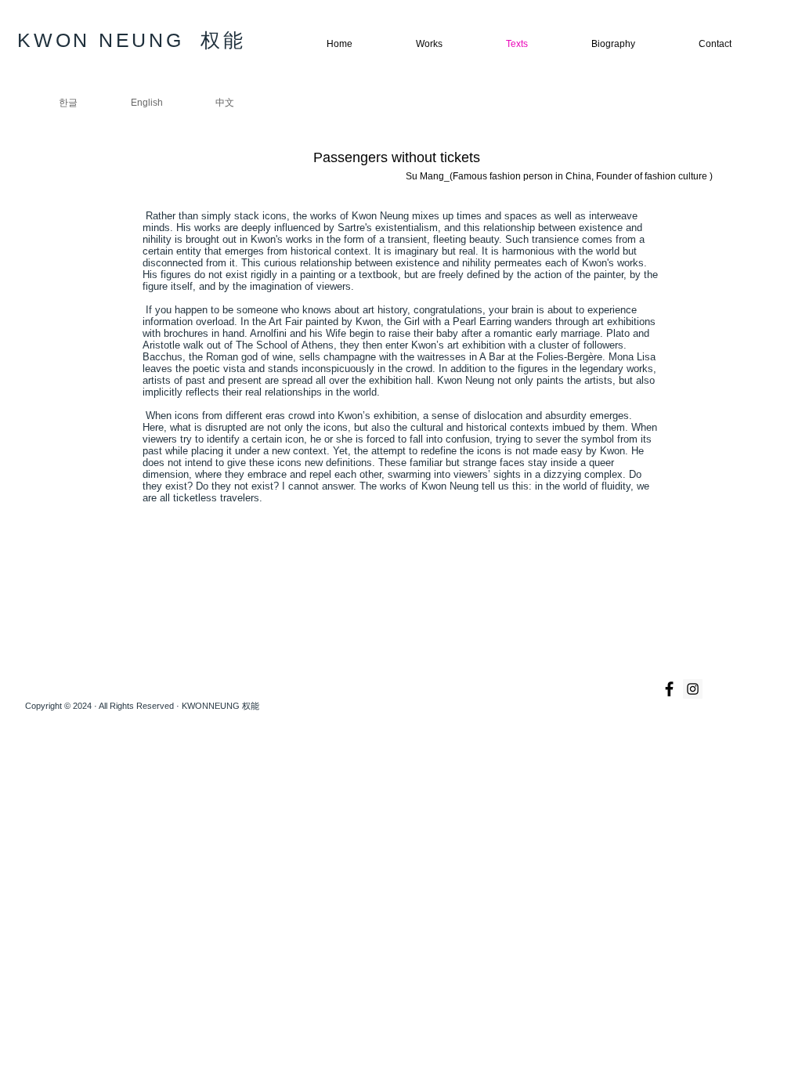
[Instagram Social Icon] (693, 689)
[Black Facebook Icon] (669, 689)
